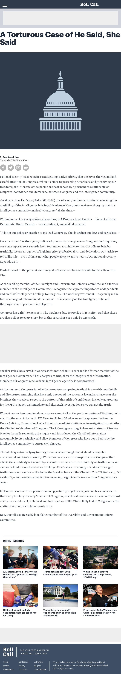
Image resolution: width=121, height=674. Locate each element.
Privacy (22, 665)
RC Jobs (37, 665)
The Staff (23, 669)
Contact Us (23, 662)
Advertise (38, 662)
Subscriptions (40, 669)
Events (6, 665)
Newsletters (8, 669)
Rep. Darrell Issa (11, 157)
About (5, 662)
